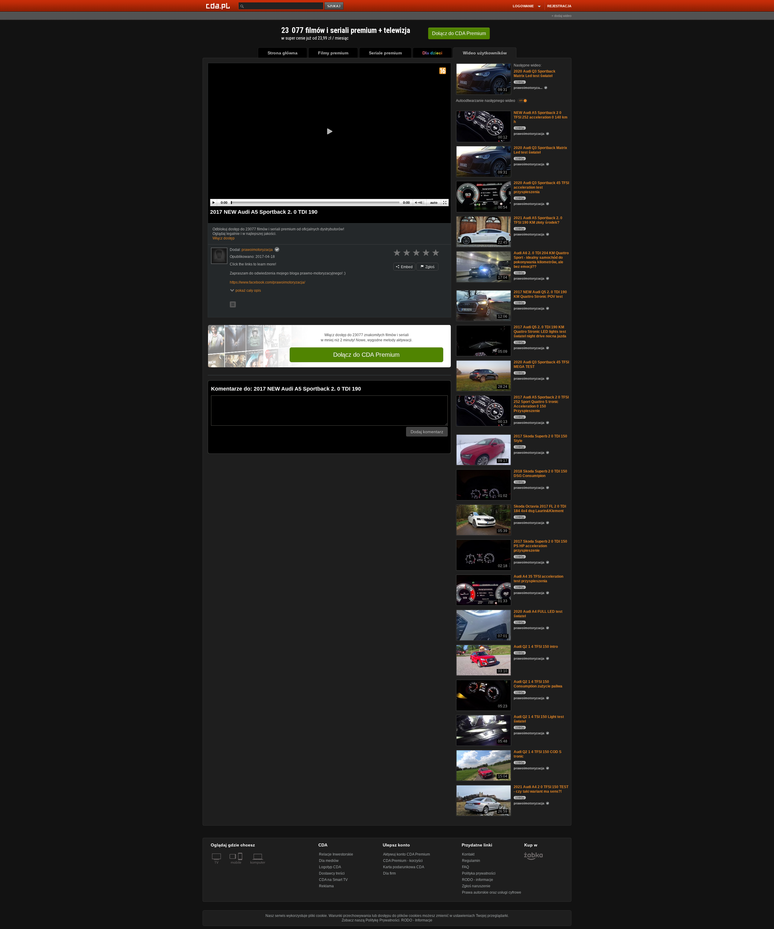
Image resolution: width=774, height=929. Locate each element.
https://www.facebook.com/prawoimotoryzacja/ (267, 282)
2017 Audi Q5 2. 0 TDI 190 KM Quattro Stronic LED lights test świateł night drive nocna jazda (540, 331)
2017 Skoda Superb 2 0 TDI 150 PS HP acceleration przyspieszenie (540, 546)
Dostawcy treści (332, 873)
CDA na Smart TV (333, 880)
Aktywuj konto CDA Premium (406, 854)
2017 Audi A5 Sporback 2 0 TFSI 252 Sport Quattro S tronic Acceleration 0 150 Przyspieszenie (541, 404)
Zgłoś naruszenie (476, 886)
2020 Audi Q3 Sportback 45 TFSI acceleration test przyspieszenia (541, 187)
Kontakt (468, 854)
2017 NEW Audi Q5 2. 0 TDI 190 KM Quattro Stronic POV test (540, 294)
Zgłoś (429, 267)
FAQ (465, 867)
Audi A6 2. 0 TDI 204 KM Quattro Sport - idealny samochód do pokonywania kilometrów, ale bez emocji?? (541, 260)
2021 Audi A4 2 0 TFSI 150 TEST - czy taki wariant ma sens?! (541, 789)
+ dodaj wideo (561, 16)
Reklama (326, 886)
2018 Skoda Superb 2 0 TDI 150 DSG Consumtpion (540, 473)
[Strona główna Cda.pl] (219, 5)
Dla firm (389, 873)
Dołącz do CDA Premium (366, 354)
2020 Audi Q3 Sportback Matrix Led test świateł (534, 73)
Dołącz (459, 33)
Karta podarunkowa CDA (403, 867)
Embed (406, 267)
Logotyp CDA (330, 867)
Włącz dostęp (224, 238)
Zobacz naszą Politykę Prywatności (370, 920)
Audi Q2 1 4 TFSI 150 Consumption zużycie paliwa (538, 684)
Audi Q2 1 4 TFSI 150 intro (536, 647)
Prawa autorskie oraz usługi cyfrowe (491, 892)
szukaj (334, 6)
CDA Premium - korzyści (403, 861)
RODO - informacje (477, 880)
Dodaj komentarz (427, 431)
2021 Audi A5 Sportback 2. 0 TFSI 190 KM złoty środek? (538, 220)
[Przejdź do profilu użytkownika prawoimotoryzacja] (219, 256)
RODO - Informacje (416, 920)
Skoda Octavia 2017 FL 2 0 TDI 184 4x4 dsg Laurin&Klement (540, 508)
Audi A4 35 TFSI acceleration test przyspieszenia (538, 578)
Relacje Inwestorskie (336, 854)
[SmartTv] (241, 866)
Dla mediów (329, 861)
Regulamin (471, 861)
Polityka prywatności (479, 873)
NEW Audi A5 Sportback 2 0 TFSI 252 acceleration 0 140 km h (540, 117)
